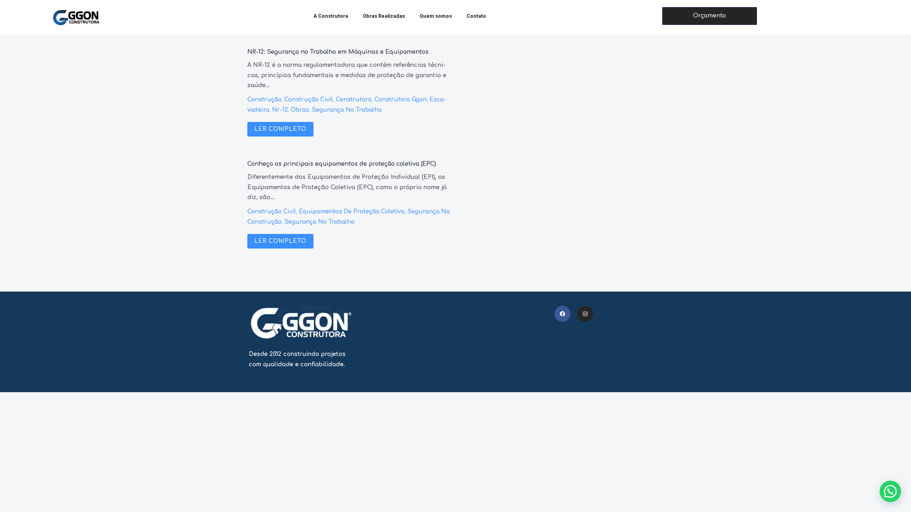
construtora (354, 99)
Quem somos (436, 16)
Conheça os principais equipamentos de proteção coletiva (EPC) (341, 164)
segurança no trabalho (347, 110)
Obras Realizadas (384, 16)
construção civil (308, 99)
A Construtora (331, 16)
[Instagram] (585, 314)
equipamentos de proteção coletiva (352, 211)
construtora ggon (400, 99)
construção (264, 99)
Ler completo (280, 129)
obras (300, 110)
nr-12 (280, 110)
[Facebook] (562, 314)
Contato (476, 16)
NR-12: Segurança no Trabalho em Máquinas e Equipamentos (337, 52)
